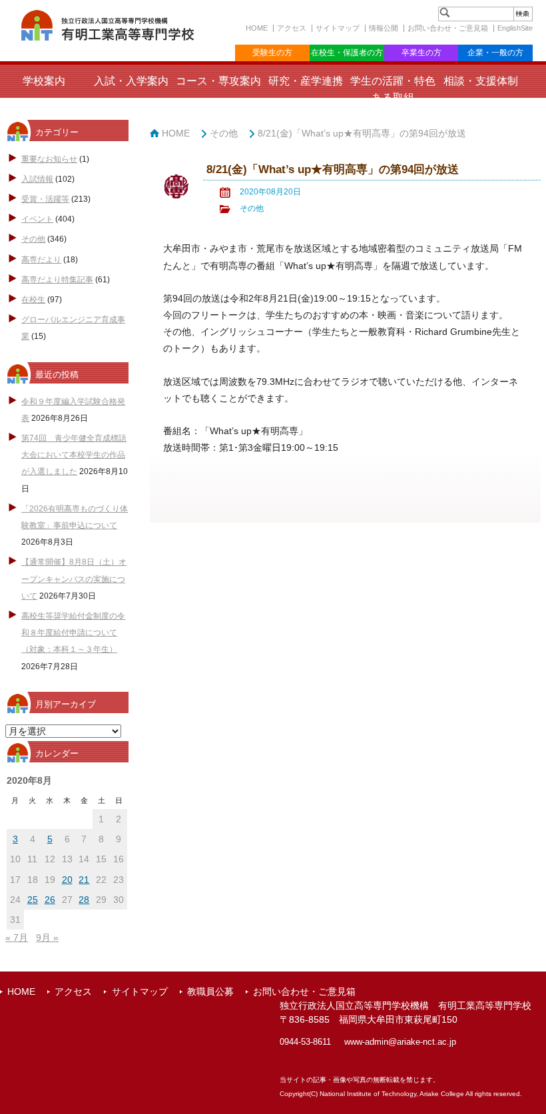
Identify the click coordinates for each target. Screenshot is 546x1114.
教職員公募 (210, 991)
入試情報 (37, 179)
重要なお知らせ (49, 159)
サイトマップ (338, 28)
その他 (33, 239)
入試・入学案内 (131, 81)
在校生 (33, 299)
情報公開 (383, 28)
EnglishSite (515, 28)
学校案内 (44, 81)
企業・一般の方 (495, 52)
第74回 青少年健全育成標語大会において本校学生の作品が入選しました (74, 454)
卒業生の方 (421, 52)
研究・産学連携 (305, 81)
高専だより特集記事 (57, 279)
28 (84, 899)
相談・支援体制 (480, 81)
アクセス (291, 28)
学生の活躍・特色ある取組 (392, 89)
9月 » (47, 937)
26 (50, 899)
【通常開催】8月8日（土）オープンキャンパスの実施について (74, 578)
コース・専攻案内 (218, 81)
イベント (37, 219)
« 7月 (16, 937)
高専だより (41, 259)
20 (67, 879)
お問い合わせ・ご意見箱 (448, 28)
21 (84, 879)
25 (32, 899)
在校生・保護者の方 (347, 52)
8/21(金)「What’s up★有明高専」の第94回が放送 (362, 133)
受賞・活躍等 (45, 199)
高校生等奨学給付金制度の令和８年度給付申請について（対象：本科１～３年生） (73, 632)
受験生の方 (272, 52)
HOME (257, 28)
